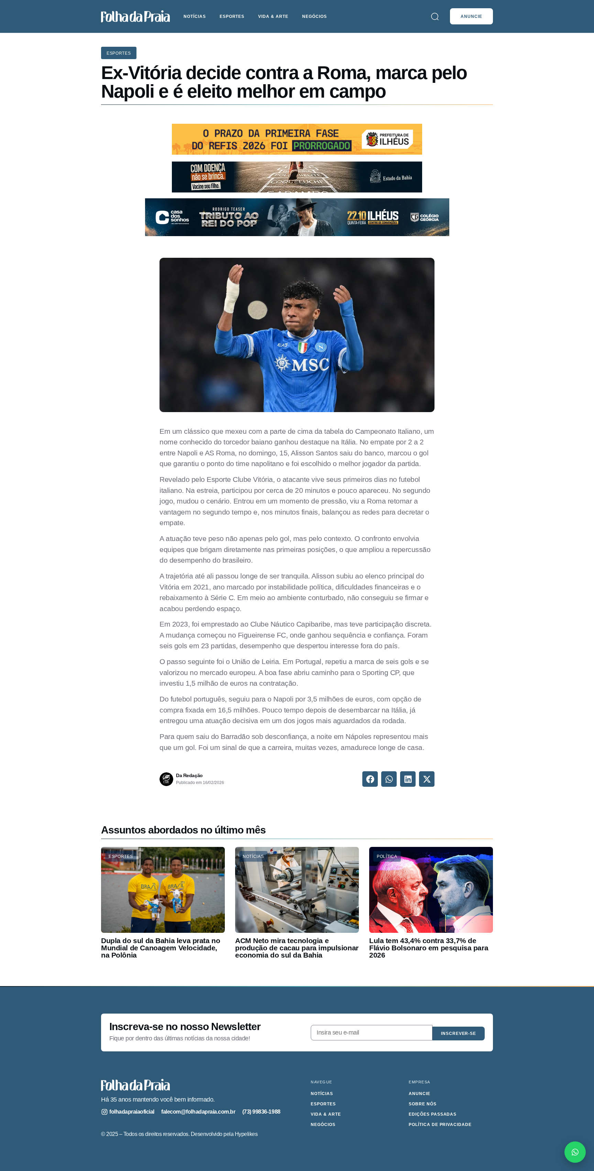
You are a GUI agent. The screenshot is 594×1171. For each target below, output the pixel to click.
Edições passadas (432, 1114)
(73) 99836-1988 (261, 1112)
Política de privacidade (440, 1124)
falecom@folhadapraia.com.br (198, 1112)
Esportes (232, 16)
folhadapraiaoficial (131, 1112)
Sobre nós (423, 1104)
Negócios (314, 16)
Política (387, 856)
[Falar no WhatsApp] (575, 1152)
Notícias (195, 16)
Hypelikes (246, 1134)
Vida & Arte (273, 16)
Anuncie (419, 1093)
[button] (370, 779)
